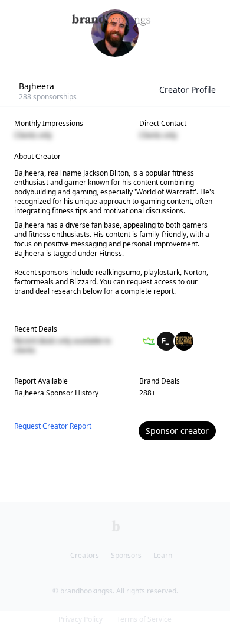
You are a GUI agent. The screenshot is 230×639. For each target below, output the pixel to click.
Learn (162, 555)
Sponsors (126, 555)
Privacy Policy (80, 619)
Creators (84, 555)
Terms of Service (144, 619)
